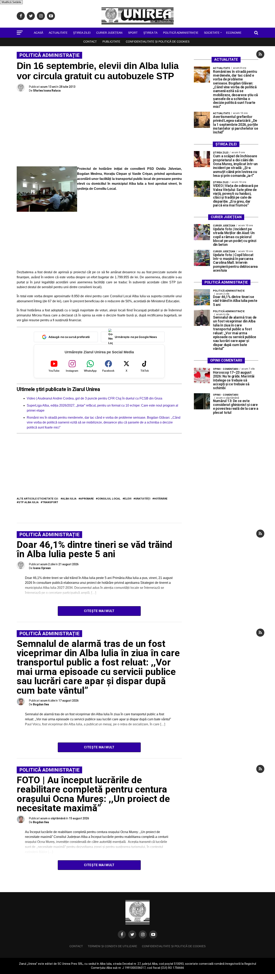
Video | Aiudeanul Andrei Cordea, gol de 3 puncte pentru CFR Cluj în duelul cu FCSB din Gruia (94, 398)
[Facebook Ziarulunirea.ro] (122, 934)
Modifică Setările (11, 2)
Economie (233, 32)
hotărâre (160, 498)
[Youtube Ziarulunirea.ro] (153, 934)
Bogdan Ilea (41, 704)
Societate (211, 32)
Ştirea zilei (82, 32)
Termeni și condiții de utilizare (112, 946)
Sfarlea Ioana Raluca (47, 90)
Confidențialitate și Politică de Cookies (157, 41)
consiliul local (109, 498)
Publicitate (111, 41)
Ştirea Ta (150, 32)
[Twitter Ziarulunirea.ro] (132, 934)
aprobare (87, 498)
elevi (127, 498)
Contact (90, 41)
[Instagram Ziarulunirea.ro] (143, 934)
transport (50, 502)
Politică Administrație (180, 32)
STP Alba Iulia (28, 502)
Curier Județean (109, 32)
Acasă (38, 32)
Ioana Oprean (42, 568)
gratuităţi (142, 498)
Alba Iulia (69, 498)
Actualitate (58, 32)
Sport (133, 32)
